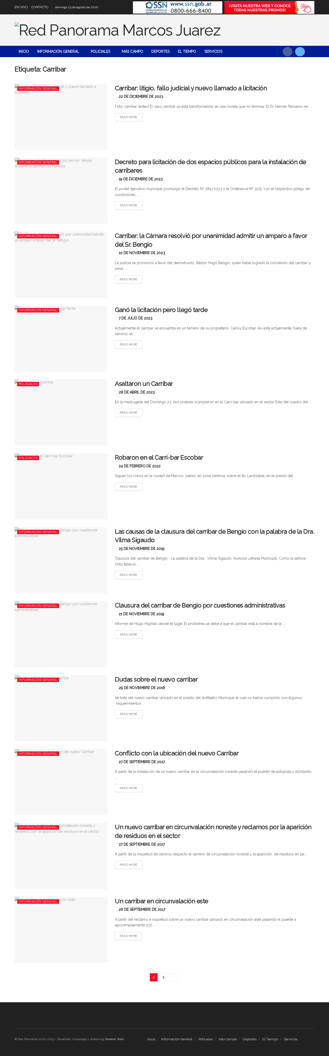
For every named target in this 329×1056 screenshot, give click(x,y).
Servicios (213, 51)
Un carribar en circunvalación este (161, 901)
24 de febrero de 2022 (139, 466)
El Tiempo (187, 51)
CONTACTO (40, 7)
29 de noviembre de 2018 (141, 688)
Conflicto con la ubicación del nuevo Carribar (177, 753)
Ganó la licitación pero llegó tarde (161, 310)
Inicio (24, 51)
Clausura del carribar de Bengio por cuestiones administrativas (200, 605)
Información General (58, 51)
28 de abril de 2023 (136, 392)
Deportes (160, 51)
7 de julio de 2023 (135, 318)
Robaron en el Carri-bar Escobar (159, 457)
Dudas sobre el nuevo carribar (156, 679)
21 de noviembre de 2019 (141, 614)
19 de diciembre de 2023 (140, 179)
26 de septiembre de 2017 (141, 909)
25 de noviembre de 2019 (141, 549)
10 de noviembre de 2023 (141, 253)
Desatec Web (114, 1039)
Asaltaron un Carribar (144, 383)
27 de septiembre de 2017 (141, 762)
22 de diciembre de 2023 (140, 96)
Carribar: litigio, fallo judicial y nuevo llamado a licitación (191, 88)
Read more (129, 117)
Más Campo (132, 51)
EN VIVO (21, 7)
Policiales (100, 51)
